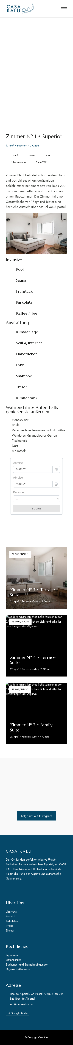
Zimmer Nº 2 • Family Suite (31, 727)
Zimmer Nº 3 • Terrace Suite (32, 592)
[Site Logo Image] (21, 9)
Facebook (7, 887)
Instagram (14, 887)
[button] (36, 816)
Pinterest (21, 887)
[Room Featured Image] (36, 578)
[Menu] (64, 8)
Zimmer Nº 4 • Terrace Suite (32, 660)
